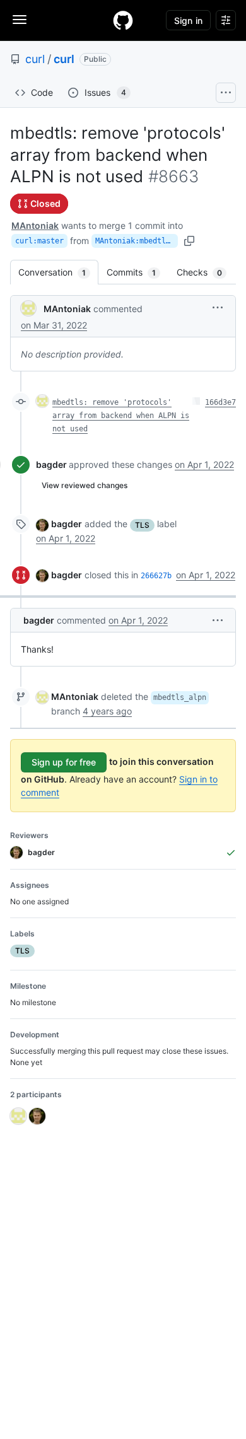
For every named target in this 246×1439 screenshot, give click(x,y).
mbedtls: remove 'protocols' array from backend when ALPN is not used (120, 415)
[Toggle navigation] (19, 19)
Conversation (58, 272)
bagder (51, 464)
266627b (156, 575)
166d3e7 (220, 402)
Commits (137, 272)
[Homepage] (123, 20)
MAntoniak (35, 225)
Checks (206, 272)
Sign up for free (64, 762)
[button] (217, 307)
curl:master (39, 240)
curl (35, 59)
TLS (142, 525)
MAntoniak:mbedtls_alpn (136, 240)
